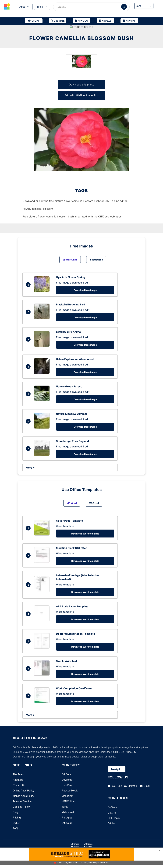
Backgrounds (70, 259)
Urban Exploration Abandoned (75, 359)
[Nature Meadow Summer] (42, 427)
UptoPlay (67, 785)
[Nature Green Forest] (42, 400)
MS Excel (94, 503)
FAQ (15, 828)
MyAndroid (68, 812)
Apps (22, 6)
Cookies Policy (21, 806)
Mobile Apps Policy (23, 796)
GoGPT (112, 812)
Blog (15, 812)
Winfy (65, 806)
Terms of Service (22, 801)
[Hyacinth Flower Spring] (42, 291)
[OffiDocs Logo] (7, 7)
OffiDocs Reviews (75, 845)
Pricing (17, 817)
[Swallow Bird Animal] (42, 345)
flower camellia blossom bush (81, 38)
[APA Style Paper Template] (42, 620)
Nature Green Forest (69, 386)
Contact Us (19, 785)
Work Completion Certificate (74, 688)
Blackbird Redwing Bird (70, 304)
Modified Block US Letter (71, 548)
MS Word (72, 503)
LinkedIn (133, 786)
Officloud (67, 823)
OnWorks (67, 779)
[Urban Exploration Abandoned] (42, 373)
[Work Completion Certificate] (42, 702)
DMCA (16, 823)
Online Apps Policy (23, 790)
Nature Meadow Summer (71, 413)
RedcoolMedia (70, 790)
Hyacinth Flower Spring (70, 277)
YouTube (117, 786)
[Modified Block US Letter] (42, 562)
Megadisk (67, 796)
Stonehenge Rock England (72, 441)
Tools (40, 6)
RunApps (67, 817)
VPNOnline (68, 801)
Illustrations (96, 259)
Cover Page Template (69, 520)
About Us (18, 779)
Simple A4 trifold (66, 661)
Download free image (85, 290)
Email (147, 786)
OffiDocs (66, 774)
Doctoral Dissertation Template (75, 633)
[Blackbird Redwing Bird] (42, 318)
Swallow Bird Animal (68, 331)
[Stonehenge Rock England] (42, 455)
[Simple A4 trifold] (42, 675)
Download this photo (81, 84)
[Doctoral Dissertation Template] (42, 647)
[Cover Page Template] (42, 534)
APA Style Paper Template (72, 606)
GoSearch (113, 807)
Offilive (111, 823)
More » (30, 467)
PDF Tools (114, 818)
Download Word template (85, 533)
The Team (18, 774)
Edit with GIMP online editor (81, 95)
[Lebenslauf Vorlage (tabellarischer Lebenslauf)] (42, 591)
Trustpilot (116, 769)
